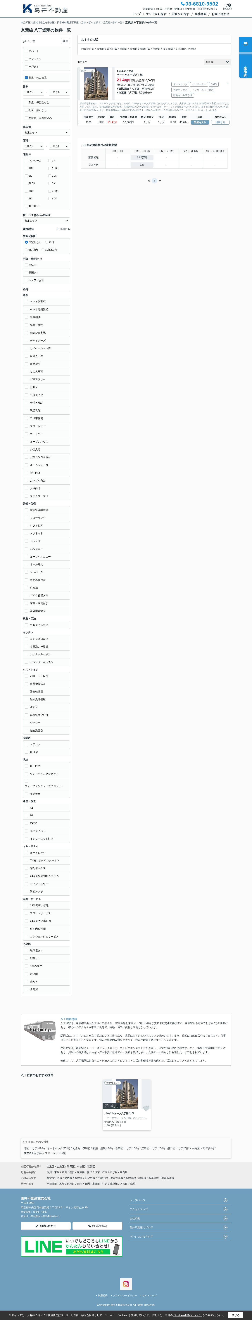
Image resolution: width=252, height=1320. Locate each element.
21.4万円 (142, 157)
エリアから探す (156, 14)
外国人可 (35, 449)
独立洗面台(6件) (33, 1153)
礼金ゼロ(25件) (81, 1148)
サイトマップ (149, 1295)
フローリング (38, 517)
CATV (33, 823)
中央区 (122, 71)
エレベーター (38, 572)
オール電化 (36, 564)
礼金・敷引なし (38, 110)
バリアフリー (38, 379)
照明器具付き (38, 579)
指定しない (35, 242)
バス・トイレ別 (39, 676)
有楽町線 (154, 1178)
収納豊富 (35, 793)
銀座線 (142, 1178)
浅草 (98, 1172)
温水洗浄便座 (38, 699)
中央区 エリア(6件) (203, 1148)
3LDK (55, 190)
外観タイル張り (39, 624)
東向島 (124, 1172)
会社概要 (200, 14)
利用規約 (103, 1295)
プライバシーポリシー (125, 1295)
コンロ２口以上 (39, 638)
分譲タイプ (36, 394)
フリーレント (38, 426)
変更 (65, 41)
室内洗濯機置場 (39, 509)
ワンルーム (35, 160)
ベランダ (35, 541)
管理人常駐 (36, 402)
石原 (105, 1172)
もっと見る (211, 110)
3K (53, 183)
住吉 (105, 1183)
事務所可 (35, 363)
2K (30, 175)
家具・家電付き (39, 603)
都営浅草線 (117, 1178)
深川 (50, 1172)
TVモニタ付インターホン (44, 860)
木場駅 (100, 49)
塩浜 (72, 1172)
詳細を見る (200, 122)
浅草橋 (81, 1172)
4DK (54, 198)
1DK (31, 168)
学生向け (35, 472)
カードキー (36, 433)
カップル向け (38, 480)
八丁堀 (129, 71)
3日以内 (33, 249)
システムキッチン (40, 654)
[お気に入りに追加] (146, 1108)
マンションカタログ (141, 1236)
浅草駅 (192, 49)
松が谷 (114, 1172)
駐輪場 (34, 587)
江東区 (50, 1166)
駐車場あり (36, 950)
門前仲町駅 (87, 49)
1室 (142, 164)
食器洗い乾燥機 (39, 646)
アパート (34, 51)
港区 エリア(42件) (34, 1148)
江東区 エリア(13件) (153, 1148)
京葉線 (122, 92)
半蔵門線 (103, 1178)
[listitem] (126, 1104)
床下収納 (35, 766)
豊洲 (65, 1172)
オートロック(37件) (58, 1148)
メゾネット (36, 533)
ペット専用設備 (39, 309)
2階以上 (34, 958)
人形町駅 (180, 49)
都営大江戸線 (55, 1178)
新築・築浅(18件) (103, 1148)
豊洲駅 (133, 49)
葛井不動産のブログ (141, 1227)
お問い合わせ (220, 14)
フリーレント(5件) (55, 1153)
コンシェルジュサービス (44, 936)
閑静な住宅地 (38, 332)
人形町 (124, 1183)
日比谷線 (124, 88)
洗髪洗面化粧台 (39, 714)
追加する (220, 122)
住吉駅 (156, 49)
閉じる (236, 1315)
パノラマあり (36, 280)
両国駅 (123, 49)
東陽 (57, 1172)
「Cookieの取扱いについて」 (187, 1315)
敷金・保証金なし (39, 102)
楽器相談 (35, 317)
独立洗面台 (36, 730)
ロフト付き (36, 525)
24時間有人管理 (39, 905)
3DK (31, 190)
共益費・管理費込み (40, 117)
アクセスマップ (139, 1209)
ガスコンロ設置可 (40, 457)
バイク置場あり (39, 595)
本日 (51, 242)
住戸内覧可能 (38, 928)
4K (30, 198)
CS (32, 807)
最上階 (34, 973)
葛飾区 (91, 1166)
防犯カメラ (36, 891)
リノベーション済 (40, 348)
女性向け (35, 488)
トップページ (137, 1200)
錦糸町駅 (112, 49)
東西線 (69, 1178)
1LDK (55, 168)
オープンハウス (39, 441)
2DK (54, 175)
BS (31, 815)
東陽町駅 (145, 49)
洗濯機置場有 (38, 611)
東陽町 (96, 1183)
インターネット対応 (41, 838)
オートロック (38, 852)
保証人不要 (36, 356)
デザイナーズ (38, 340)
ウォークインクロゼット (44, 773)
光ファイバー (38, 831)
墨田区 (71, 1166)
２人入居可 (36, 371)
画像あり (34, 264)
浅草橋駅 (168, 49)
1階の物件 (36, 965)
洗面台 (34, 707)
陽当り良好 (36, 324)
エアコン (35, 744)
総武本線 (131, 1178)
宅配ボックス (38, 868)
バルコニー (36, 548)
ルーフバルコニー (40, 556)
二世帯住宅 (36, 418)
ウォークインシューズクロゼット (44, 786)
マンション (35, 58)
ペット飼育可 (38, 301)
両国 (79, 1183)
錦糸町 (71, 1183)
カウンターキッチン (41, 662)
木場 (62, 1183)
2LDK (32, 183)
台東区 (61, 1166)
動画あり (34, 272)
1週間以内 (51, 249)
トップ (136, 14)
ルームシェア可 (39, 464)
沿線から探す (180, 14)
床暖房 (34, 752)
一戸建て (34, 66)
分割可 (34, 387)
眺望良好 (35, 410)
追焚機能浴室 (38, 683)
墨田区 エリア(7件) (178, 1148)
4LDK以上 (34, 206)
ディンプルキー (39, 883)
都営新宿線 (167, 1178)
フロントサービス (40, 913)
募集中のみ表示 (38, 77)
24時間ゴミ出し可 (40, 921)
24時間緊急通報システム (44, 876)
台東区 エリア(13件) (127, 1148)
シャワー (35, 722)
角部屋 (34, 989)
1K (53, 160)
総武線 (79, 1178)
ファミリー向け (39, 496)
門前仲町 (52, 1183)
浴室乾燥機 (36, 691)
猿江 (90, 1172)
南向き (34, 981)
